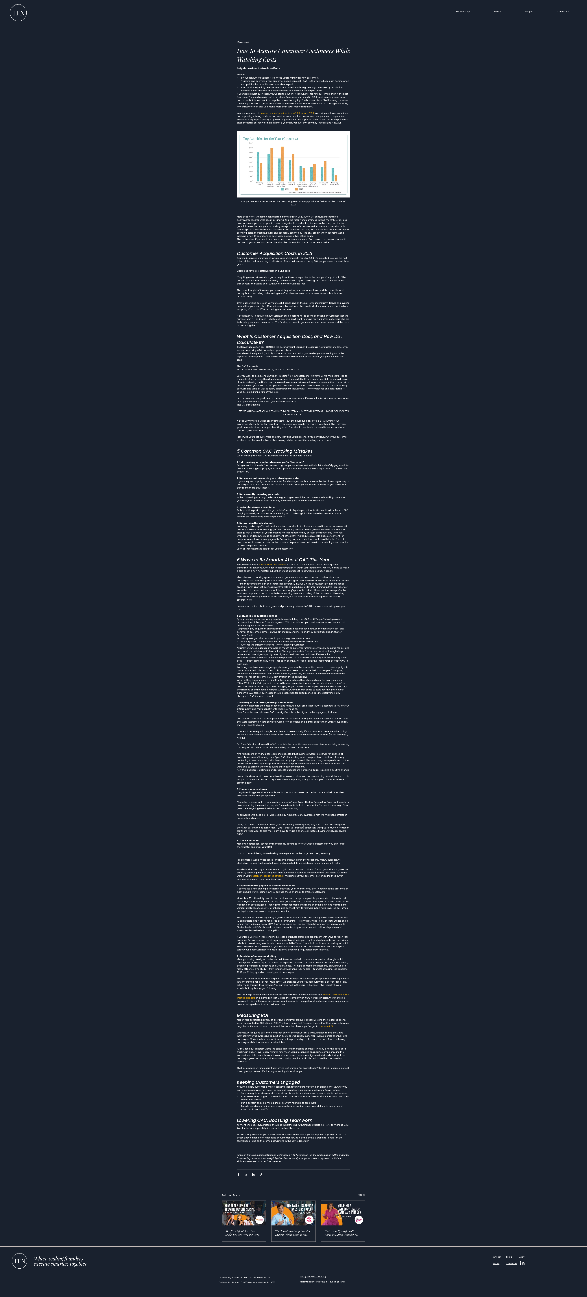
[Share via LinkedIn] (253, 1174)
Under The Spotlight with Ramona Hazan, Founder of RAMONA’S (341, 1233)
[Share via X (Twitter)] (245, 1174)
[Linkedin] (522, 1263)
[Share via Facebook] (238, 1174)
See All (361, 1194)
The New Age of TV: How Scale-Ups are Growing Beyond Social (243, 1233)
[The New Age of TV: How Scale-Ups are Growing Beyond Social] (244, 1213)
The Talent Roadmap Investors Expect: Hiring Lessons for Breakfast (293, 1233)
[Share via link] (260, 1174)
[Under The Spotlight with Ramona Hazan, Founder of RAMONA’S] (343, 1213)
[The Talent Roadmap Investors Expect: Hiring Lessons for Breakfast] (293, 1213)
